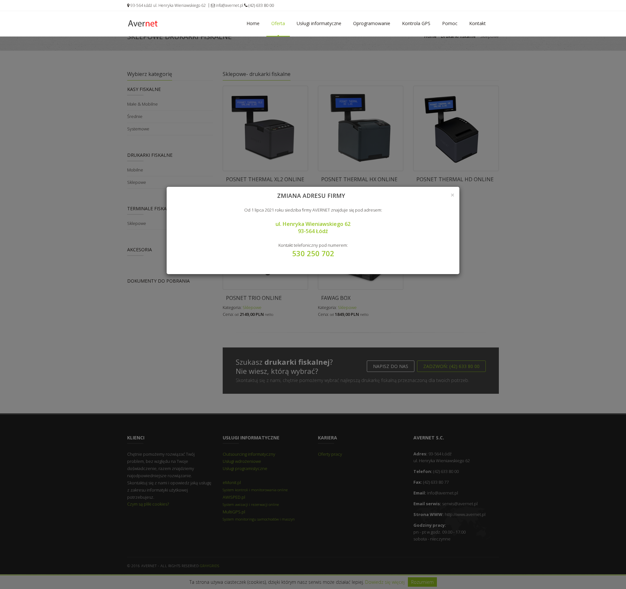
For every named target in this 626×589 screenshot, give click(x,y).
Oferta (278, 23)
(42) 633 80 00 (260, 5)
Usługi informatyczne (319, 23)
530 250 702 (313, 253)
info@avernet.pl (229, 5)
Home (253, 23)
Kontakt (477, 23)
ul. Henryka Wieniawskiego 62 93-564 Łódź (313, 227)
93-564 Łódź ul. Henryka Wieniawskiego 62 (167, 5)
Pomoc (449, 23)
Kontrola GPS (416, 23)
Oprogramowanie (371, 23)
